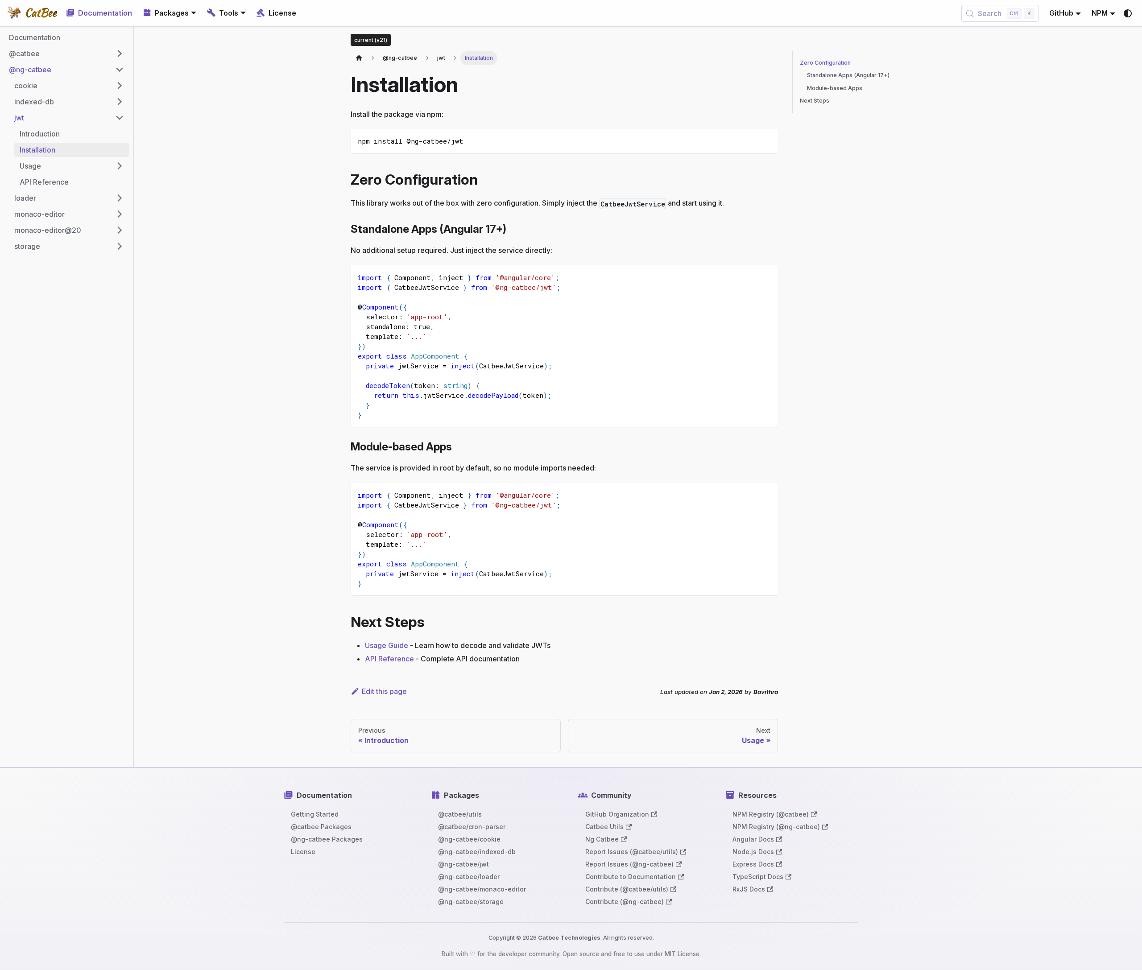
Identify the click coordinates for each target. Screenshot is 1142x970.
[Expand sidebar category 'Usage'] (119, 166)
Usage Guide (386, 645)
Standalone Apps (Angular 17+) (848, 75)
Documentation (105, 12)
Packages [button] (172, 12)
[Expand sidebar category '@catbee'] (119, 53)
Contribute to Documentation (630, 876)
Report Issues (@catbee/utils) (631, 851)
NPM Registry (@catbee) (770, 814)
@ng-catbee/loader (469, 876)
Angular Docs (753, 839)
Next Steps (814, 101)
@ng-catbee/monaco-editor (482, 889)
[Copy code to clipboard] (767, 139)
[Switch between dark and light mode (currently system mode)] (1128, 13)
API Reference (389, 658)
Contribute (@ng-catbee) (624, 901)
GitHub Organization (617, 814)
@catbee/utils (460, 814)
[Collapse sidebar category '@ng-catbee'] (119, 69)
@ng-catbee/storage (471, 901)
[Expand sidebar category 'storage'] (119, 246)
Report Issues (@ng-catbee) (629, 864)
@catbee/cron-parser (471, 826)
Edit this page (384, 691)
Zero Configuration (825, 62)
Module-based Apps (834, 88)
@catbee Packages (321, 826)
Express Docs (753, 864)
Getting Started (315, 814)
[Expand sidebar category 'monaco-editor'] (119, 214)
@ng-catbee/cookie (469, 839)
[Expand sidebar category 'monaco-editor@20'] (119, 230)
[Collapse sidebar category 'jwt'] (119, 118)
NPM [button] (1100, 12)
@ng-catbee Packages (327, 839)
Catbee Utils (604, 826)
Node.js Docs (753, 851)
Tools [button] (228, 12)
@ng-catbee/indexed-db (477, 851)
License (282, 12)
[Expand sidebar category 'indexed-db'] (119, 102)
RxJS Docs (748, 889)
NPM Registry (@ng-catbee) (776, 826)
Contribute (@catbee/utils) (626, 889)
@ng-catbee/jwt (463, 864)
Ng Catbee (602, 839)
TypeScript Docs (757, 876)
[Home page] (359, 58)
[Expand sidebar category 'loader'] (119, 198)
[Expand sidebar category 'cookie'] (119, 85)
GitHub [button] (1061, 12)
